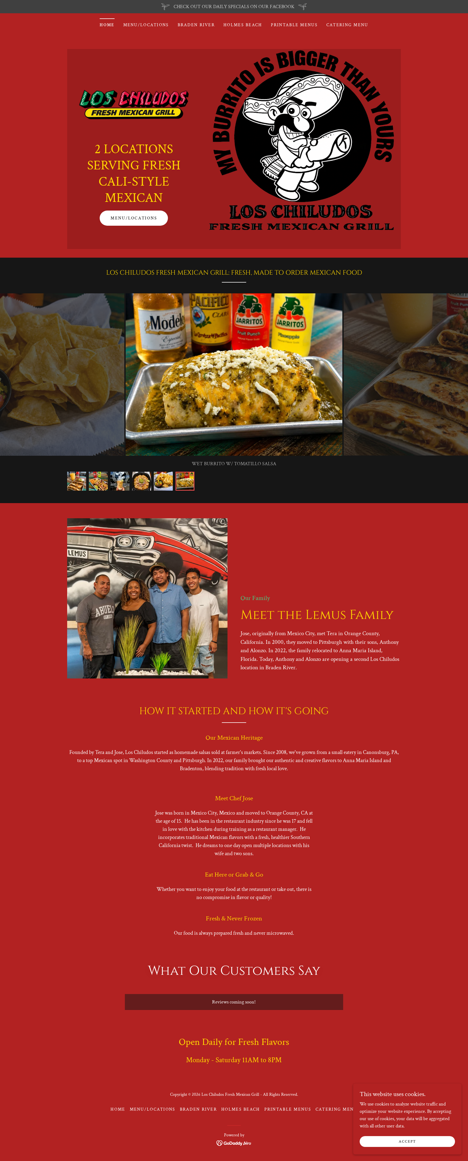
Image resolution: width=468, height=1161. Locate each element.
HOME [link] (107, 25)
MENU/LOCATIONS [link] (146, 25)
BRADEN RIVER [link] (196, 25)
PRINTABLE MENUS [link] (294, 25)
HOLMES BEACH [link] (242, 25)
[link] (134, 104)
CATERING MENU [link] (347, 25)
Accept (407, 1141)
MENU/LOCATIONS (133, 218)
